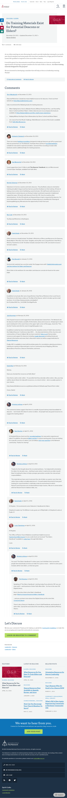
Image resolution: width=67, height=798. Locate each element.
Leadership (8, 647)
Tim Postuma (23, 579)
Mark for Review (29, 79)
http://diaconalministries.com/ (23, 101)
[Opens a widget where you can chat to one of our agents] (59, 795)
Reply (23, 127)
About (37, 1)
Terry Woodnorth (12, 94)
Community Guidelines (49, 628)
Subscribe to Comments (14, 79)
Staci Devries (18, 431)
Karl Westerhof (16, 162)
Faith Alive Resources (19, 122)
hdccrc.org (44, 334)
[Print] (2, 31)
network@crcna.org (39, 758)
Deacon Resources (12, 340)
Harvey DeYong (11, 37)
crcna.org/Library (19, 600)
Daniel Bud (10, 366)
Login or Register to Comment (21, 635)
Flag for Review (13, 127)
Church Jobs (24, 1)
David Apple (15, 233)
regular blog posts (39, 336)
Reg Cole (9, 215)
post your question (44, 440)
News (41, 1)
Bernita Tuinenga (12, 183)
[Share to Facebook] (2, 20)
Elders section (32, 438)
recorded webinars (51, 143)
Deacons (9, 18)
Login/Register (50, 1)
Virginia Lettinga (17, 404)
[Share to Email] (2, 28)
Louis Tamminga (19, 525)
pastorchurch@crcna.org (17, 537)
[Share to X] (2, 24)
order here (27, 539)
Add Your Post (33, 731)
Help (45, 1)
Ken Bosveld (16, 259)
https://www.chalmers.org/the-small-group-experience (33, 113)
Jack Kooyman (11, 315)
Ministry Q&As (16, 1)
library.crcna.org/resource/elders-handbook (30, 594)
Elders (16, 18)
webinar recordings (24, 141)
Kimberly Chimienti (18, 136)
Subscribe (32, 1)
